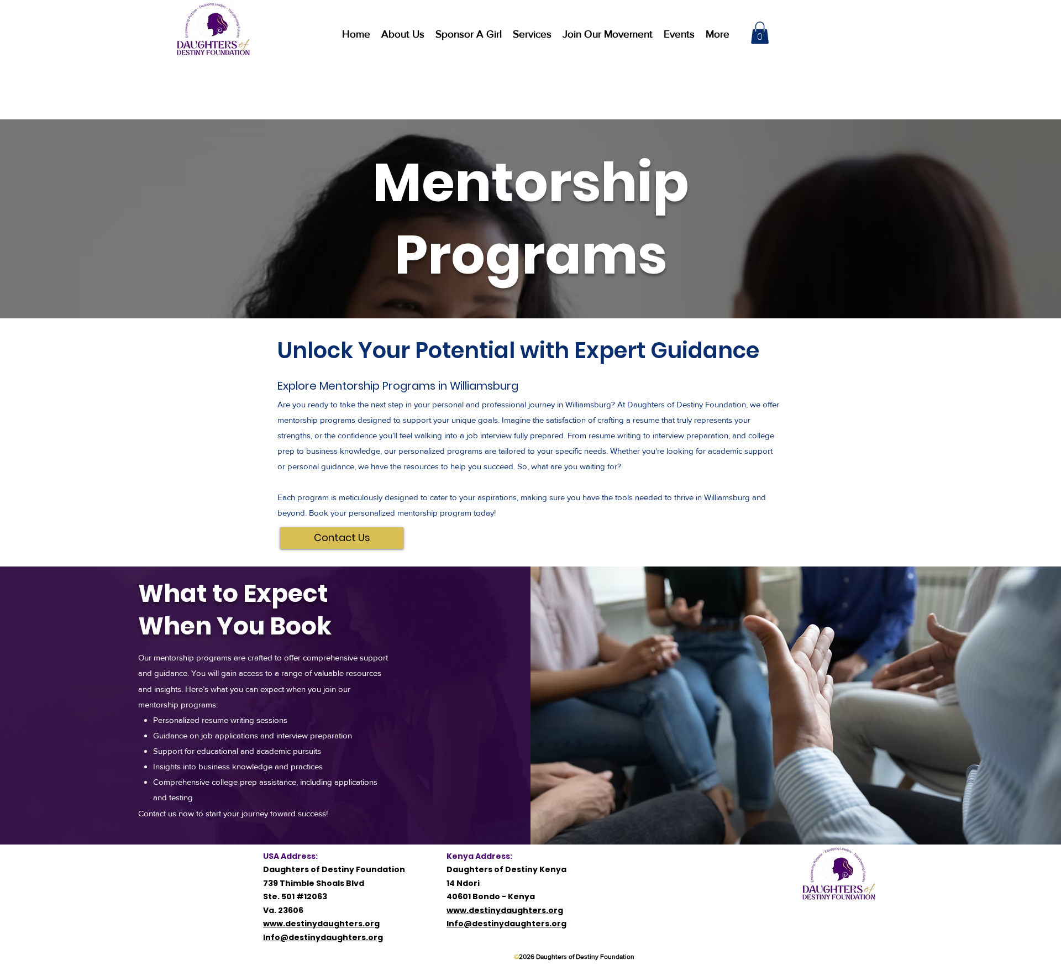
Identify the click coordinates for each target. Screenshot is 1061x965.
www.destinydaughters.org (321, 923)
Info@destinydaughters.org (323, 937)
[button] (532, 33)
